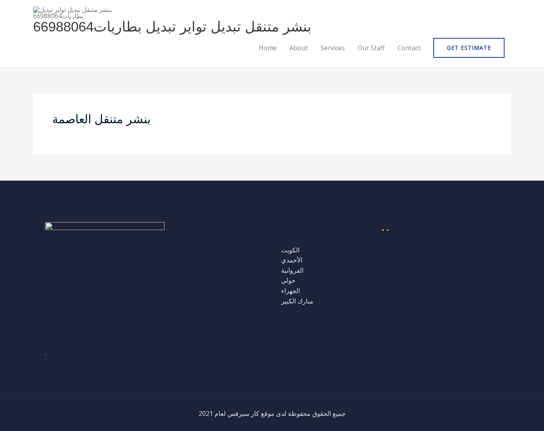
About (299, 47)
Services (333, 47)
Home (268, 47)
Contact (409, 47)
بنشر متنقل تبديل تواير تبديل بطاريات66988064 (172, 26)
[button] (469, 48)
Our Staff (371, 47)
